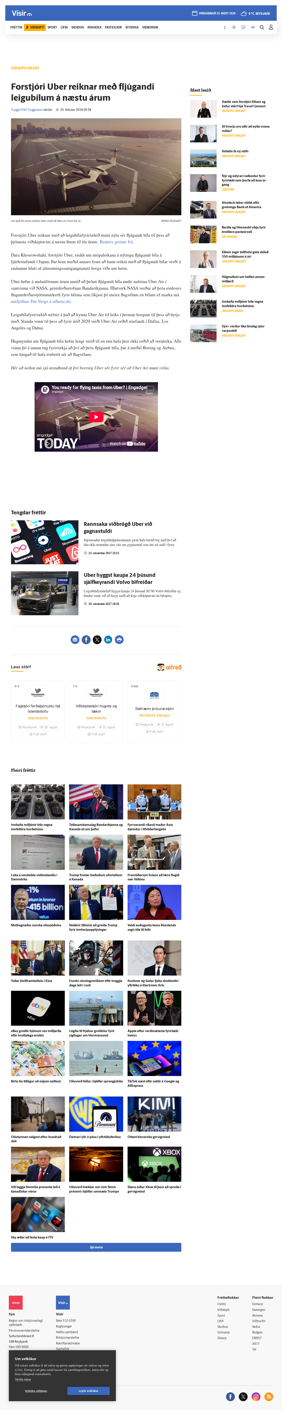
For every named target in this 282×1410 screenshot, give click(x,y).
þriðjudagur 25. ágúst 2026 (217, 13)
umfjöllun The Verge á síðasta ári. (41, 301)
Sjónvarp (223, 1332)
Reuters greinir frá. (117, 242)
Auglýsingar (64, 1326)
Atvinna (257, 1316)
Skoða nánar (23, 1379)
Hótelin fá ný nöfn (235, 151)
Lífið (220, 1321)
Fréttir (221, 1304)
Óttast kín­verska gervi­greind (149, 1137)
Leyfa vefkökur (88, 1391)
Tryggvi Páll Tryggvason (27, 110)
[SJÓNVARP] (243, 27)
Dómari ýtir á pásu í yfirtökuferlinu (95, 1137)
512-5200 (69, 1321)
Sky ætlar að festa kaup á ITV (32, 1237)
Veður (256, 1327)
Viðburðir (258, 1321)
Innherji (257, 1304)
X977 (256, 1344)
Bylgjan (257, 1332)
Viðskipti (223, 1310)
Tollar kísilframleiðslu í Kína (31, 981)
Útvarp (221, 1338)
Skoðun (222, 1327)
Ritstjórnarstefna (67, 1338)
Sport (221, 1316)
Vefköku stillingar (36, 1391)
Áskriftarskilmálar (68, 1343)
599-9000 (22, 1347)
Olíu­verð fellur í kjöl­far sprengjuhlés (96, 1081)
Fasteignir (258, 1310)
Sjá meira (96, 1247)
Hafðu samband (67, 1332)
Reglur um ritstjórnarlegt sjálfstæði (26, 1323)
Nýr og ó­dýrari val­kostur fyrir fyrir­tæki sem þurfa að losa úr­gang (244, 181)
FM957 (257, 1338)
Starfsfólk (62, 1349)
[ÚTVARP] (252, 27)
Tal (254, 1349)
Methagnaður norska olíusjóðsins (36, 925)
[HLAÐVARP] (233, 27)
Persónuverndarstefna (24, 1331)
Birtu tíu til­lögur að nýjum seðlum (36, 1081)
